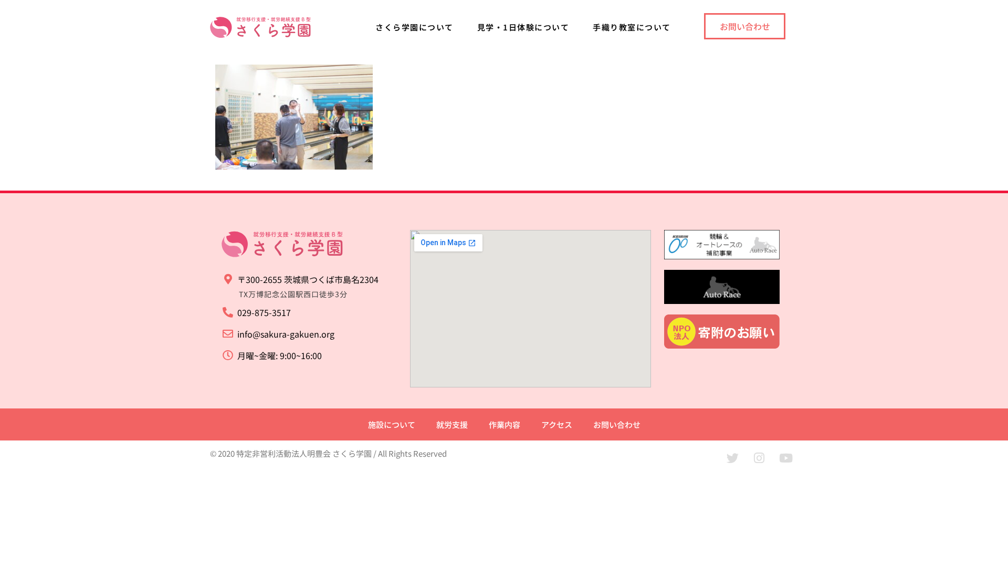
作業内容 (504, 424)
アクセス (556, 424)
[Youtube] (786, 458)
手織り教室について (632, 27)
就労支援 (452, 424)
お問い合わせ (616, 424)
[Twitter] (732, 458)
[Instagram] (759, 458)
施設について (391, 424)
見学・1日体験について (523, 27)
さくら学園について (414, 27)
